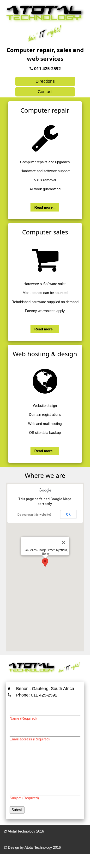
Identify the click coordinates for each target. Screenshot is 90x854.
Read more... (44, 207)
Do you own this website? (34, 514)
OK (68, 514)
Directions (45, 81)
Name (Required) (23, 718)
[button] (45, 562)
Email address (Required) (30, 739)
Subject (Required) (24, 798)
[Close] (63, 542)
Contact (45, 91)
